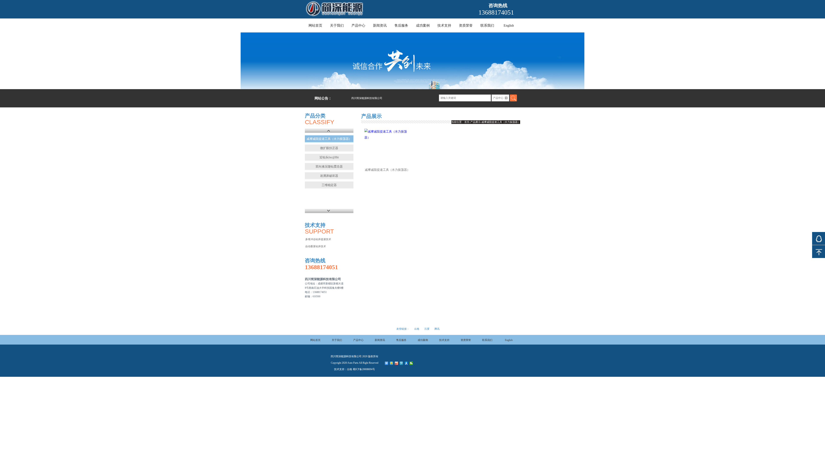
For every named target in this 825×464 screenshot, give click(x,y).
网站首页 (315, 25)
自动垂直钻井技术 (315, 246)
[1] (412, 60)
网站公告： (323, 98)
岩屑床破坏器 (329, 175)
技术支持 (444, 25)
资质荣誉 (466, 25)
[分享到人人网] (406, 363)
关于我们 (337, 25)
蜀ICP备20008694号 (364, 369)
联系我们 (487, 25)
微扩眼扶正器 (329, 148)
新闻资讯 (380, 25)
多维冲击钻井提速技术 (318, 239)
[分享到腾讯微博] (401, 363)
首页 (466, 122)
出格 (416, 328)
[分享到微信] (411, 363)
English (509, 25)
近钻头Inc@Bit (329, 157)
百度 (426, 328)
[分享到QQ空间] (391, 363)
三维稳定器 (329, 185)
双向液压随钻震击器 (329, 166)
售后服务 (401, 25)
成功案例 (423, 25)
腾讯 (437, 328)
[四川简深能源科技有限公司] (357, 16)
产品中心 (358, 25)
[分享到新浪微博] (396, 363)
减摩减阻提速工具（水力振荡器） (329, 138)
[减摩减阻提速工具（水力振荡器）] (387, 146)
